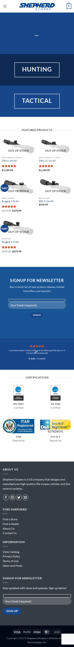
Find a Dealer (11, 523)
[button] (5, 6)
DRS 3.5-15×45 (47, 160)
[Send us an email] (25, 497)
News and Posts (12, 565)
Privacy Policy (11, 556)
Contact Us (10, 533)
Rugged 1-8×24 (10, 201)
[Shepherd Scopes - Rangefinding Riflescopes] (37, 6)
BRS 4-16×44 (46, 201)
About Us (9, 528)
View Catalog (11, 551)
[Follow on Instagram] (12, 497)
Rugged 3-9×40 (10, 242)
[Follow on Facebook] (6, 497)
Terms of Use (10, 561)
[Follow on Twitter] (19, 497)
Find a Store (10, 519)
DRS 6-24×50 (9, 160)
